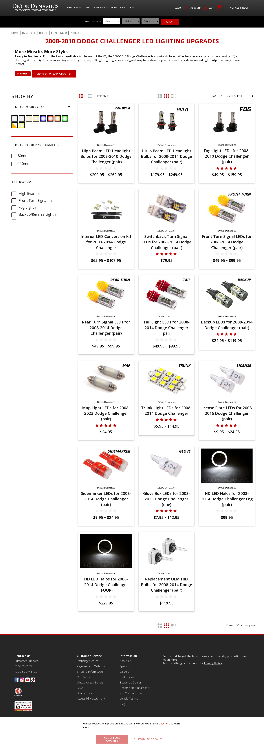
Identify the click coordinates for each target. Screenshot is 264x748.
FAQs (80, 688)
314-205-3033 (23, 666)
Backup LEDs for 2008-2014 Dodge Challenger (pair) (227, 324)
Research (99, 8)
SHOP (169, 22)
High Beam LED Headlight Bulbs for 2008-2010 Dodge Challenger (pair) (106, 156)
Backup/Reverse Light (40, 214)
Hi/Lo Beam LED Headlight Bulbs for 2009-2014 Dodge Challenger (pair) (166, 156)
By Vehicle (29, 33)
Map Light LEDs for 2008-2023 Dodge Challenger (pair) (106, 413)
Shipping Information (90, 671)
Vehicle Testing (129, 698)
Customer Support (26, 661)
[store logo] (35, 8)
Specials (125, 666)
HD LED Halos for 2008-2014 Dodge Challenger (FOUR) (106, 584)
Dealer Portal (85, 693)
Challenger (59, 33)
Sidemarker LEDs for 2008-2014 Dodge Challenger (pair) (106, 499)
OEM (86, 8)
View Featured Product (53, 73)
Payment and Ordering (91, 666)
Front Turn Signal (37, 200)
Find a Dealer (128, 677)
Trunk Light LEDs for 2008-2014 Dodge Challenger (166, 410)
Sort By (218, 96)
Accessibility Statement (91, 698)
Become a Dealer (130, 682)
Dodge (43, 33)
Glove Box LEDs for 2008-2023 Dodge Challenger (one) (166, 499)
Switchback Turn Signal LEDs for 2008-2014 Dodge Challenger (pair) (166, 242)
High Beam (31, 193)
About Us (126, 8)
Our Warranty (85, 677)
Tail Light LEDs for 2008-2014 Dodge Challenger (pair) (166, 327)
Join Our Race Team (132, 693)
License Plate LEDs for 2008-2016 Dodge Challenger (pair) (226, 413)
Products (72, 8)
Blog (122, 704)
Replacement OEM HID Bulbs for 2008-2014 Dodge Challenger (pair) (166, 584)
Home (15, 33)
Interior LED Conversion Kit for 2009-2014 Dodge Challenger (106, 242)
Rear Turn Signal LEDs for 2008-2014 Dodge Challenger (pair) (106, 327)
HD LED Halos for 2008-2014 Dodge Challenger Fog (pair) (227, 499)
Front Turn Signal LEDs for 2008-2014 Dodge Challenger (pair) (227, 242)
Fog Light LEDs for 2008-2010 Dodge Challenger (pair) (227, 156)
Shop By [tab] (22, 96)
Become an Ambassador (135, 688)
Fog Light (30, 207)
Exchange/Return (87, 661)
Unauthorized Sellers (90, 682)
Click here (164, 723)
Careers (124, 671)
